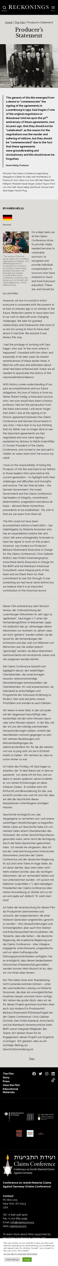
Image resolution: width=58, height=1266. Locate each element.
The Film (19, 22)
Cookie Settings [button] (12, 1259)
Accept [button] (27, 1259)
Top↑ (32, 1058)
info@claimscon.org (22, 1222)
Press (6, 1081)
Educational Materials (10, 1090)
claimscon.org (18, 1226)
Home (8, 22)
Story (6, 1077)
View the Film (11, 1085)
